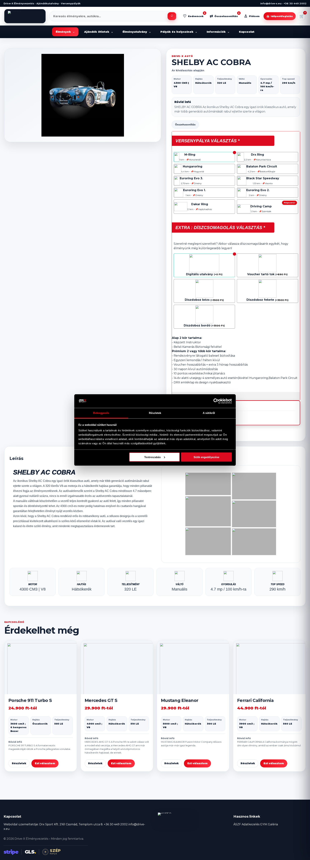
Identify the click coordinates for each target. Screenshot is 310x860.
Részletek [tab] (155, 412)
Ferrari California (255, 700)
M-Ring (189, 154)
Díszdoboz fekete (260, 299)
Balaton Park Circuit (261, 166)
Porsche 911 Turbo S (30, 700)
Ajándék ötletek (98, 31)
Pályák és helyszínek (178, 31)
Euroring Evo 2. (257, 190)
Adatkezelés (250, 824)
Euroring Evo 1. (194, 190)
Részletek (19, 763)
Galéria (273, 824)
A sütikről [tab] (209, 412)
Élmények (65, 31)
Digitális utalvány (199, 274)
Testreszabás (152, 456)
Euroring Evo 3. (191, 178)
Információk (218, 31)
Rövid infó (182, 102)
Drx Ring (257, 154)
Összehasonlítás (185, 124)
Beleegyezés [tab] (101, 412)
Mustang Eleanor (179, 700)
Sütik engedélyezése (206, 456)
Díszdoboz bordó (197, 325)
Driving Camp (261, 206)
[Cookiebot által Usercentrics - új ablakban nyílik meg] (216, 401)
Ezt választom (45, 763)
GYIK (263, 824)
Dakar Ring (199, 204)
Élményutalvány (137, 31)
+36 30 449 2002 (116, 824)
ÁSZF (237, 824)
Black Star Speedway (262, 178)
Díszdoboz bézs (197, 299)
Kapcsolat (246, 31)
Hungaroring (192, 166)
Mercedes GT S (101, 700)
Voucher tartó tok (260, 274)
